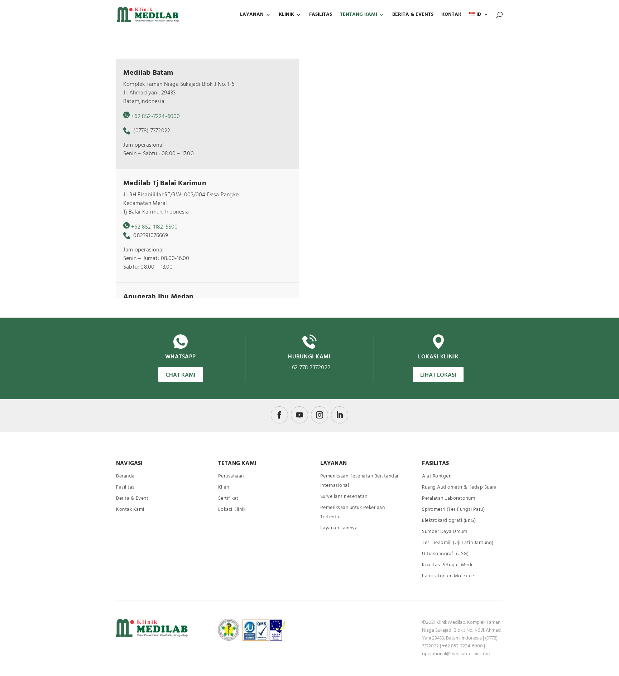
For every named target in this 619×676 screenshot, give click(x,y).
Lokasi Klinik (232, 509)
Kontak (451, 15)
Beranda (125, 476)
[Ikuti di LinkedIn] (339, 414)
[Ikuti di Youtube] (299, 414)
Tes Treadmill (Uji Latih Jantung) (458, 543)
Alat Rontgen (436, 476)
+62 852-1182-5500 (154, 227)
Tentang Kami (358, 15)
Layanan (252, 15)
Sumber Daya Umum (444, 532)
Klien (223, 487)
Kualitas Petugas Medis (448, 565)
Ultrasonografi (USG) (445, 554)
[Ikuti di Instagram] (319, 414)
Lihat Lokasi (438, 375)
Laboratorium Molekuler (449, 576)
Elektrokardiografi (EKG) (449, 520)
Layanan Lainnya (339, 528)
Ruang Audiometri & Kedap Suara (459, 487)
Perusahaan (231, 476)
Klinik (286, 15)
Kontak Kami (130, 509)
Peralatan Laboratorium (448, 498)
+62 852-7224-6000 (155, 116)
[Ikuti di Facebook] (279, 414)
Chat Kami (180, 375)
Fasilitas (320, 15)
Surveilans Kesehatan (344, 497)
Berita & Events (412, 15)
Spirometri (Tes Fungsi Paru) (453, 509)
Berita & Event (132, 498)
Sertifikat (228, 498)
